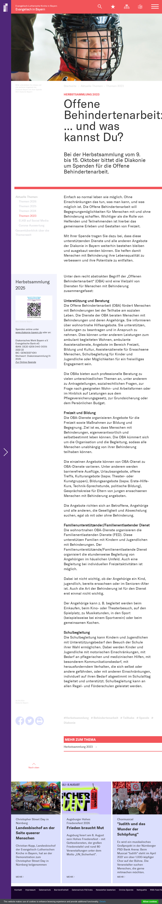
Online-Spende (126, 890)
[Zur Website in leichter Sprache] (142, 6)
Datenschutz (45, 890)
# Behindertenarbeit (104, 718)
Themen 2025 (27, 206)
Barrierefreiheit (61, 890)
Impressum (30, 890)
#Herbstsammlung (76, 718)
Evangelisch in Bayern (30, 9)
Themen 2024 (27, 211)
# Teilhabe (127, 718)
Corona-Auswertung (31, 225)
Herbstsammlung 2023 (78, 747)
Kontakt (18, 890)
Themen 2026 (27, 201)
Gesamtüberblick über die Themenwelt (32, 232)
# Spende (143, 718)
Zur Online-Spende (26, 362)
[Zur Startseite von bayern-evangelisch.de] (5, 7)
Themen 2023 (27, 216)
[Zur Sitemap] (128, 6)
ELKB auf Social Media (34, 220)
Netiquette (142, 890)
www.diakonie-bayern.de (29, 332)
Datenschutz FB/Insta (82, 890)
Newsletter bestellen (106, 890)
